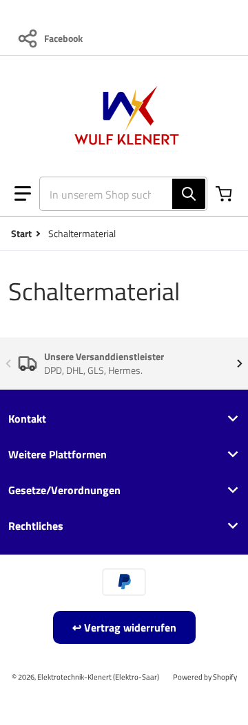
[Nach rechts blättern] (239, 363)
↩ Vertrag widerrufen (124, 627)
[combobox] (117, 194)
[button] (22, 194)
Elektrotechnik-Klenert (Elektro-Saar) (98, 676)
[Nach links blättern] (8, 363)
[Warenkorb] (225, 193)
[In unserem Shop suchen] (188, 194)
